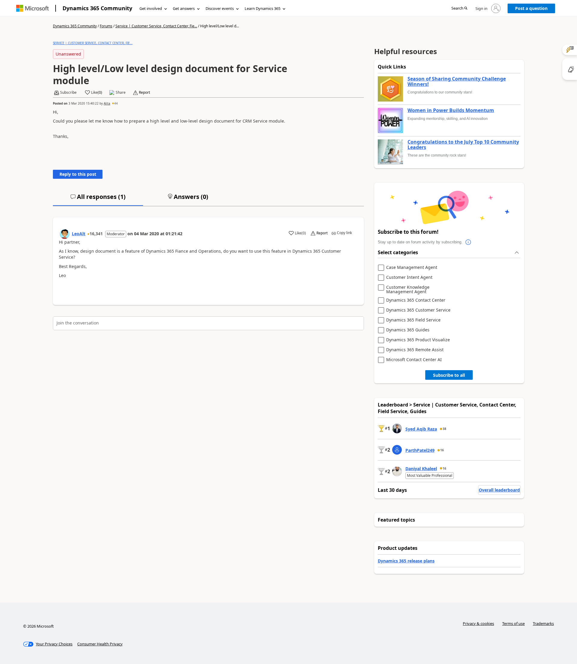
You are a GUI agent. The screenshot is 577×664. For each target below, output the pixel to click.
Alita (107, 103)
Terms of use (513, 623)
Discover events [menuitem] (220, 8)
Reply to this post (78, 174)
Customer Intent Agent (409, 277)
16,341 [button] (96, 233)
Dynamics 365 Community (97, 8)
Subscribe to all (449, 375)
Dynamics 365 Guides (407, 330)
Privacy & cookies (478, 623)
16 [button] (442, 450)
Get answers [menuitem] (184, 8)
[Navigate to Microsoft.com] (32, 8)
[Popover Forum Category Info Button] (468, 242)
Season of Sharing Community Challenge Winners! (457, 81)
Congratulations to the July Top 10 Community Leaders (463, 144)
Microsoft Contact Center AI (414, 359)
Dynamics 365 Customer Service (418, 310)
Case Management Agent (411, 267)
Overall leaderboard (499, 490)
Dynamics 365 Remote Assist (415, 349)
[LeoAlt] (64, 234)
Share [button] (121, 92)
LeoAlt (78, 233)
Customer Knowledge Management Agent (407, 289)
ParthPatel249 (420, 450)
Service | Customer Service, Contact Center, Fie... (156, 26)
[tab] (98, 199)
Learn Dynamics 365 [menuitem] (262, 8)
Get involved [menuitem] (150, 8)
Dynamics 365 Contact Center (415, 300)
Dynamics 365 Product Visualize (418, 340)
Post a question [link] (531, 8)
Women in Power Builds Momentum (451, 110)
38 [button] (444, 429)
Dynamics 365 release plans (406, 561)
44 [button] (116, 103)
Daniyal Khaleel (421, 468)
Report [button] (144, 92)
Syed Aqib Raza (421, 429)
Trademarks (543, 623)
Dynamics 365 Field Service (413, 320)
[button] (459, 9)
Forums (106, 26)
